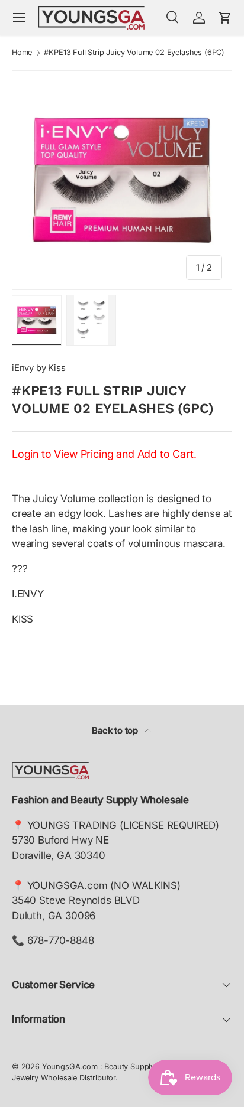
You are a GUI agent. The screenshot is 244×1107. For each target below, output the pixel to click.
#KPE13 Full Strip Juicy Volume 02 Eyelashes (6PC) (134, 53)
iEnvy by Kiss (39, 368)
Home (22, 53)
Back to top (116, 730)
